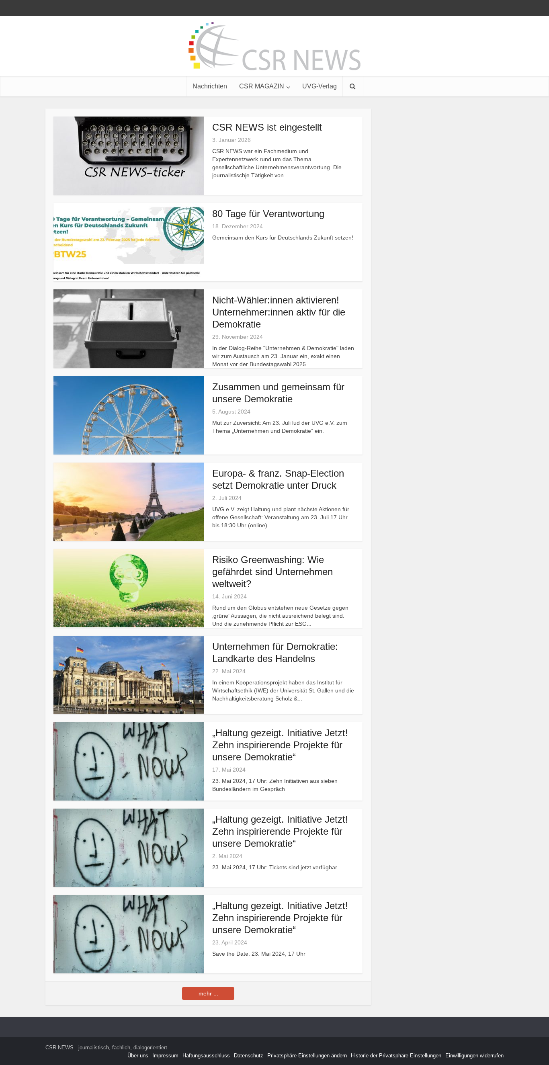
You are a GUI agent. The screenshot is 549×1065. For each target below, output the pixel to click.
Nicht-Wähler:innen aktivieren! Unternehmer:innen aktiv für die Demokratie (278, 312)
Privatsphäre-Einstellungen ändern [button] (307, 1056)
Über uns (137, 1056)
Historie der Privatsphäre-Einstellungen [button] (396, 1056)
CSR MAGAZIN (261, 86)
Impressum (165, 1056)
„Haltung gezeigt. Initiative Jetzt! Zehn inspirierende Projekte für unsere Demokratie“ (280, 744)
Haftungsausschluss (206, 1056)
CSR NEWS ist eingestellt (267, 127)
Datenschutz (248, 1056)
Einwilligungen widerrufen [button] (474, 1056)
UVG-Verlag (319, 86)
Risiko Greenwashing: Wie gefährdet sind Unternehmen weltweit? (272, 571)
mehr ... (208, 993)
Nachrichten (210, 86)
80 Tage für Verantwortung (268, 213)
